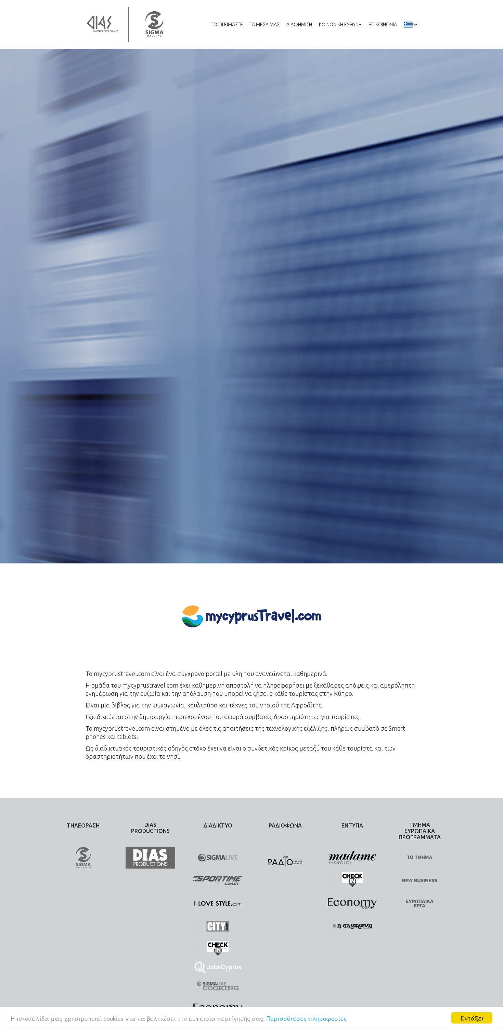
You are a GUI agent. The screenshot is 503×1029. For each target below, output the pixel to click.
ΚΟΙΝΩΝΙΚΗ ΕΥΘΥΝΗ (340, 24)
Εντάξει (472, 1018)
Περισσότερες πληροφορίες (307, 1018)
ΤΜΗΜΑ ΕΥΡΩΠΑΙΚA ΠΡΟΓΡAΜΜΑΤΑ (420, 831)
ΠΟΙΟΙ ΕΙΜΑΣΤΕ (226, 24)
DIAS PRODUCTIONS (150, 828)
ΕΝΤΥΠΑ (352, 825)
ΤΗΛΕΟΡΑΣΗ (83, 825)
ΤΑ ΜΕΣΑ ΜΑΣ (265, 24)
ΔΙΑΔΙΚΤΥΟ (218, 825)
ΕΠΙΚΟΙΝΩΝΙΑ (383, 24)
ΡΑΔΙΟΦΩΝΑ (285, 825)
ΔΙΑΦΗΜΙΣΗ (299, 24)
